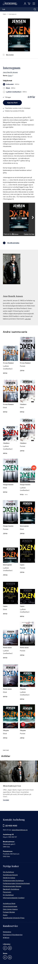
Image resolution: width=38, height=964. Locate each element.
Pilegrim (23, 689)
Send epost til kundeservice (12, 935)
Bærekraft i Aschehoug (11, 889)
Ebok (10, 88)
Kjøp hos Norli (12, 103)
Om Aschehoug (8, 872)
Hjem (4, 14)
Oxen (10, 75)
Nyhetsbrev (7, 932)
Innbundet (12, 84)
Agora (5, 915)
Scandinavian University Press (13, 918)
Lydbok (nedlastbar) (16, 92)
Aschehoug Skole (9, 903)
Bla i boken (10, 55)
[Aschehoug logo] (10, 4)
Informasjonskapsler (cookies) (14, 898)
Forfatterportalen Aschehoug (13, 881)
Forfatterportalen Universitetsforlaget (16, 883)
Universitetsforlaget (10, 906)
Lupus (22, 565)
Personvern (7, 892)
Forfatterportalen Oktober (12, 886)
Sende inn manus (9, 878)
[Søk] (35, 9)
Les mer (28, 319)
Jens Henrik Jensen (10, 72)
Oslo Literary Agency (10, 909)
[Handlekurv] (29, 3)
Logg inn (25, 3)
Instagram (10, 948)
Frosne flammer (8, 363)
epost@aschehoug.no (20, 830)
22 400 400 (11, 825)
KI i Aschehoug (8, 895)
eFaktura (6, 938)
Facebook (5, 948)
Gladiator (23, 404)
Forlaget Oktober (9, 912)
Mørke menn (7, 647)
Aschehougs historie (10, 875)
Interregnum (24, 526)
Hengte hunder (8, 484)
